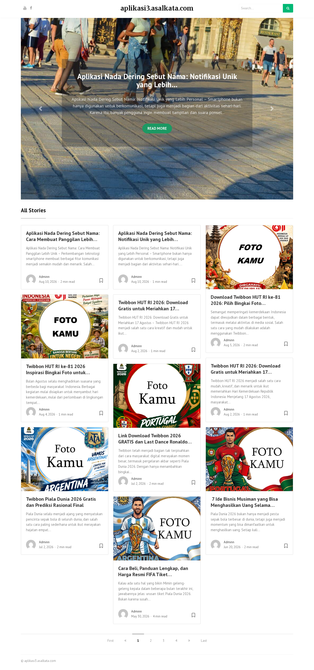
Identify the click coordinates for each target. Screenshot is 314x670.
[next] (189, 640)
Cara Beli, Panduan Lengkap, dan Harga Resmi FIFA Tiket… (153, 571)
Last (204, 640)
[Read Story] (101, 282)
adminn (44, 277)
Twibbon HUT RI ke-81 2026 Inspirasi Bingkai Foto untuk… (58, 369)
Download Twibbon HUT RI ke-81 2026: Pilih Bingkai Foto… (245, 300)
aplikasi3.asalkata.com (157, 8)
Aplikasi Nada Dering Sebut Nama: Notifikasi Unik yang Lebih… (155, 236)
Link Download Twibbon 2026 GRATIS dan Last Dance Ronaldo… (155, 438)
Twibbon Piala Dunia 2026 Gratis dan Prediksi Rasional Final (61, 502)
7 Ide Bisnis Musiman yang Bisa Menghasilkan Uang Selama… (244, 502)
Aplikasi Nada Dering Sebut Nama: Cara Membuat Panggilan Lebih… (63, 236)
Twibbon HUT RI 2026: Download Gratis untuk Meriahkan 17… (153, 305)
